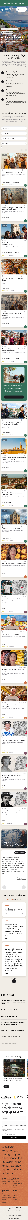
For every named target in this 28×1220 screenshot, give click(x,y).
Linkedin (15, 1197)
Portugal (11, 29)
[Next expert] (24, 887)
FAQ (3, 1193)
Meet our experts (19, 852)
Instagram (15, 1195)
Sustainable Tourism (18, 1183)
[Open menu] (24, 9)
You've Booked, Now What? (7, 1201)
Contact (4, 1199)
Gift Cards (4, 1183)
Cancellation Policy (14, 1213)
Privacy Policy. (4, 1130)
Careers (15, 1185)
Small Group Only (6, 147)
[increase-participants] (26, 150)
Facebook (15, 1192)
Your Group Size (5, 150)
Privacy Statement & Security (14, 1210)
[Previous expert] (4, 887)
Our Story (15, 1179)
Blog (3, 1192)
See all (6, 1086)
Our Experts (16, 1181)
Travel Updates (6, 1195)
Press (14, 1187)
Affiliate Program (6, 1181)
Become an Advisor (6, 1197)
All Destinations (5, 29)
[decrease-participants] (21, 150)
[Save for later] (24, 155)
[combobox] (14, 128)
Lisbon (15, 29)
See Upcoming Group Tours (12, 397)
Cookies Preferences (14, 1218)
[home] (8, 10)
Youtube (15, 1199)
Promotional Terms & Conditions (14, 1215)
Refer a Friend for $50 (7, 1179)
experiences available (7, 32)
